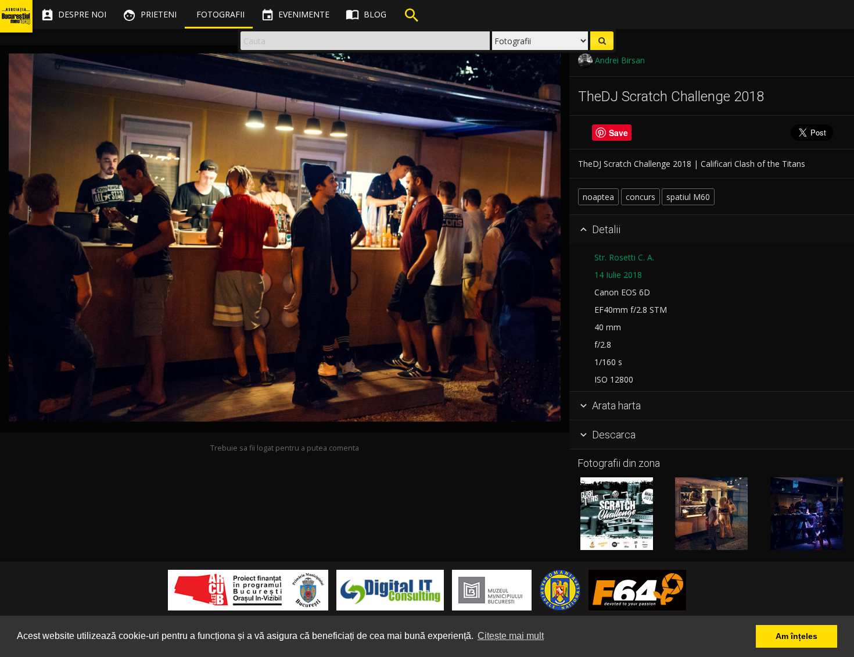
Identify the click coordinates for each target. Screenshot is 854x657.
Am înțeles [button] (796, 636)
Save (618, 132)
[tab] (711, 230)
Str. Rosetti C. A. (624, 257)
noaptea (598, 196)
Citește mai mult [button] (511, 636)
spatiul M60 (688, 196)
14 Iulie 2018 (618, 274)
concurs (640, 196)
